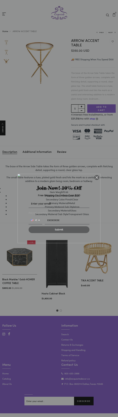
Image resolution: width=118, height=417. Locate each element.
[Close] (96, 177)
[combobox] (35, 220)
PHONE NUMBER (38, 213)
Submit (59, 229)
